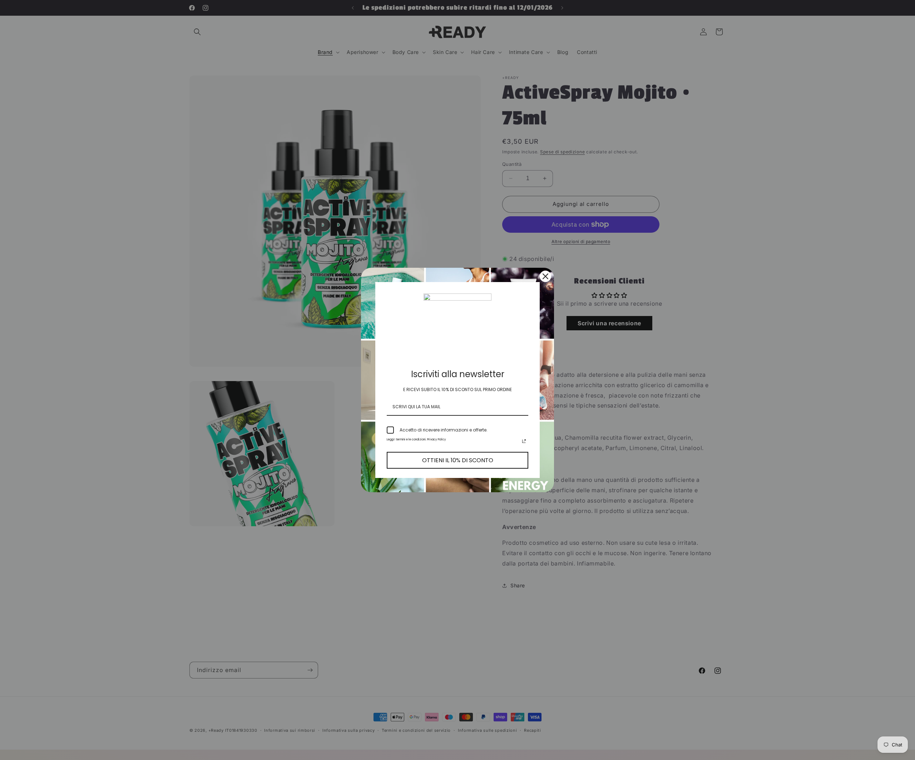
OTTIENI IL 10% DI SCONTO (457, 460)
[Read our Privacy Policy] (524, 441)
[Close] (545, 276)
